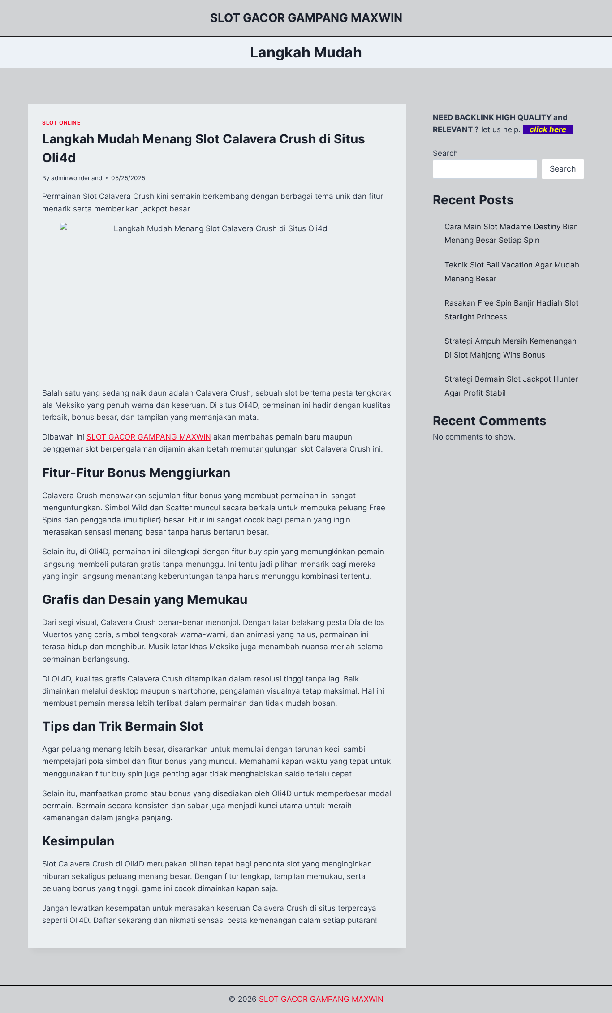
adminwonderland (76, 177)
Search (445, 153)
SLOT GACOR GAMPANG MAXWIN (321, 999)
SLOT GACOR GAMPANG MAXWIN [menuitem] (148, 436)
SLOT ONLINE (61, 122)
